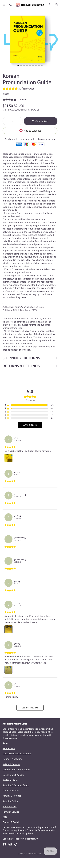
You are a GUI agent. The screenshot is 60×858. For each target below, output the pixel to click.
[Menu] (3, 4)
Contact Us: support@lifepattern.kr (20, 839)
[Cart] (56, 4)
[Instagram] (10, 844)
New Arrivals (9, 748)
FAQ (5, 817)
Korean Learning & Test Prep (17, 753)
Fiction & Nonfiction (12, 759)
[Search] (10, 4)
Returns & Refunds (21, 366)
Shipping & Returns (21, 358)
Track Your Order (11, 790)
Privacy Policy (9, 806)
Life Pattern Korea (33, 854)
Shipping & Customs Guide (16, 785)
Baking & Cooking (11, 764)
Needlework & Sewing (13, 775)
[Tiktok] (16, 844)
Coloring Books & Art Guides (16, 769)
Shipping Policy (10, 801)
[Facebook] (4, 844)
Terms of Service (11, 812)
